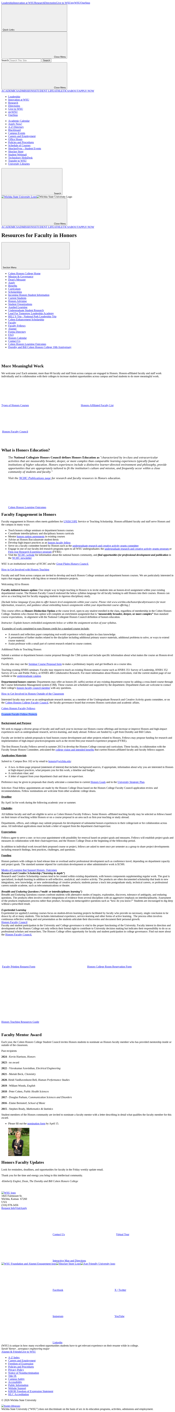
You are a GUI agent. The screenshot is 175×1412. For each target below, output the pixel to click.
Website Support (17, 1388)
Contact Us (14, 341)
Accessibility (15, 1382)
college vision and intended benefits (75, 749)
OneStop (85, 2)
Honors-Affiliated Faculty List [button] (97, 405)
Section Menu (10, 267)
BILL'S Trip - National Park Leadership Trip (32, 316)
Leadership (7, 2)
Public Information (18, 1385)
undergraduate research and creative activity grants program (137, 548)
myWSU (75, 2)
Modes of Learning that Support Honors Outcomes (29, 870)
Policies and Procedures (21, 142)
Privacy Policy (16, 1369)
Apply (11, 282)
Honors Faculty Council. (18, 934)
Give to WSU (63, 2)
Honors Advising (17, 301)
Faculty (12, 322)
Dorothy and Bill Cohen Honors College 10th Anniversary (39, 347)
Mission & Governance (20, 276)
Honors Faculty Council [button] (15, 431)
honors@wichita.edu (59, 761)
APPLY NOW (86, 90)
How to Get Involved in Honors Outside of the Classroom (32, 693)
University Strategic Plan (131, 782)
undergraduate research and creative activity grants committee (105, 545)
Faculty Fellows (16, 325)
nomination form (36, 1123)
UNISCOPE (70, 521)
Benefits (12, 285)
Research (39, 2)
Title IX (12, 1375)
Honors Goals (98, 782)
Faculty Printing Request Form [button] (18, 966)
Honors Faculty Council (14, 922)
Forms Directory (17, 331)
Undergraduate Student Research (26, 310)
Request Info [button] (8, 1208)
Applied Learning (17, 307)
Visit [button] (17, 1208)
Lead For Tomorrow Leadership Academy (31, 313)
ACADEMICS (9, 90)
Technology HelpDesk (20, 157)
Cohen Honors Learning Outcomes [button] (27, 507)
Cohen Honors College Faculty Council (26, 702)
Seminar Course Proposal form (45, 664)
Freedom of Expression (20, 1363)
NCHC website (26, 554)
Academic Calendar (19, 120)
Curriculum (14, 288)
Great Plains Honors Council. (72, 563)
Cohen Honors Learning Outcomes (27, 344)
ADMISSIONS (26, 90)
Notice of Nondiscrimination (23, 1372)
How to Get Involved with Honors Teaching (25, 569)
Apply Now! (15, 123)
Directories (50, 2)
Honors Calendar (17, 337)
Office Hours (15, 139)
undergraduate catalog (29, 676)
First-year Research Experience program (30, 551)
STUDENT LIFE (44, 90)
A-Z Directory (16, 127)
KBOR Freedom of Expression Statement (30, 1391)
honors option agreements (30, 536)
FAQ (11, 334)
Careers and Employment (22, 136)
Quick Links (9, 29)
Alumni (12, 328)
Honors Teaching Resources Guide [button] (20, 1021)
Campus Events (16, 133)
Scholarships (15, 291)
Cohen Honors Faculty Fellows (18, 708)
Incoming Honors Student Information (28, 295)
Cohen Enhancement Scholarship (26, 319)
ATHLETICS (61, 90)
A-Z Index (14, 1357)
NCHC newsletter (22, 558)
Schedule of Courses (19, 145)
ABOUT (73, 90)
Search (5, 60)
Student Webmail (17, 154)
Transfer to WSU (17, 160)
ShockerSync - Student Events (24, 148)
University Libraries (19, 163)
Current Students (17, 298)
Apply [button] (23, 1208)
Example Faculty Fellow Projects (19, 714)
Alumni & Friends (11, 1351)
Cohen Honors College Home (24, 273)
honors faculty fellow (59, 542)
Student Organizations (20, 304)
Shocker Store (15, 151)
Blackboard (14, 130)
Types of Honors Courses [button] (15, 405)
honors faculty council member (33, 687)
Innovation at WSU (23, 2)
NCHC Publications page (35, 478)
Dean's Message (17, 279)
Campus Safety (16, 1379)
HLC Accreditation (18, 1394)
